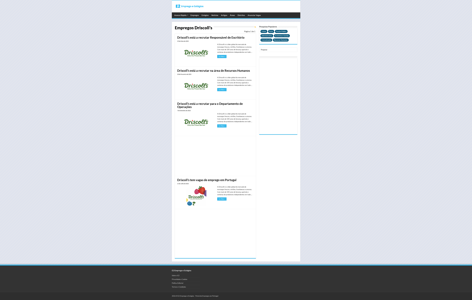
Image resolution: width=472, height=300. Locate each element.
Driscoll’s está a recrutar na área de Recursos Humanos (213, 70)
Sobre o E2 (175, 275)
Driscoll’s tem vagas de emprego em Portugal (206, 180)
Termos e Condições (179, 287)
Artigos (224, 15)
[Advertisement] (215, 155)
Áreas (232, 15)
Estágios (205, 15)
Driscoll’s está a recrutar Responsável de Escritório (210, 37)
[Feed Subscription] (255, 27)
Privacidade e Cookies (179, 279)
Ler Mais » (222, 56)
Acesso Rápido (180, 15)
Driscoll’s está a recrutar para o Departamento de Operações (210, 105)
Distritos (241, 15)
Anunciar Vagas (254, 15)
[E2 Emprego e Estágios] (190, 6)
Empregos (195, 15)
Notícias (214, 15)
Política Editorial (177, 283)
